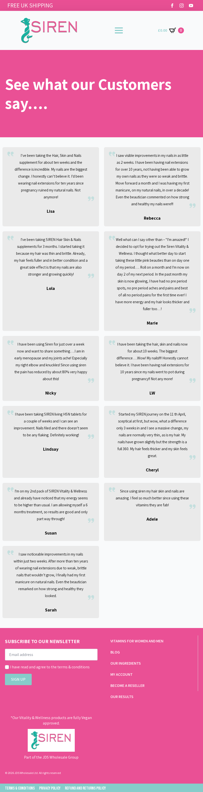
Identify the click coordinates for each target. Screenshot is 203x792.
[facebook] (172, 5)
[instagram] (181, 5)
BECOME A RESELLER (127, 685)
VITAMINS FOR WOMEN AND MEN (136, 641)
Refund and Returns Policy (85, 788)
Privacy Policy (49, 788)
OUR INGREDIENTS (125, 663)
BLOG (115, 652)
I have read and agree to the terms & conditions (50, 667)
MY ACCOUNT (121, 674)
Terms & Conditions (20, 788)
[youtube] (191, 5)
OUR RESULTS (121, 696)
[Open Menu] (119, 30)
